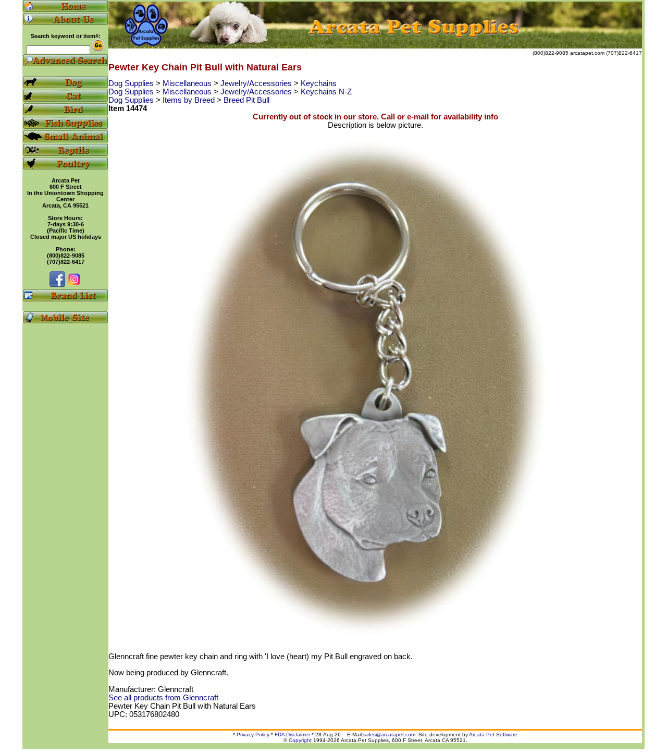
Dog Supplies (132, 83)
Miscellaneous (188, 83)
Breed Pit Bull (246, 100)
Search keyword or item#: (66, 36)
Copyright (300, 740)
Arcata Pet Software (493, 734)
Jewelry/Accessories (257, 83)
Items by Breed (190, 100)
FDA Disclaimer (292, 734)
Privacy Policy (253, 734)
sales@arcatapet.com (389, 734)
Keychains (319, 83)
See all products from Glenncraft (163, 698)
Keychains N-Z (326, 92)
